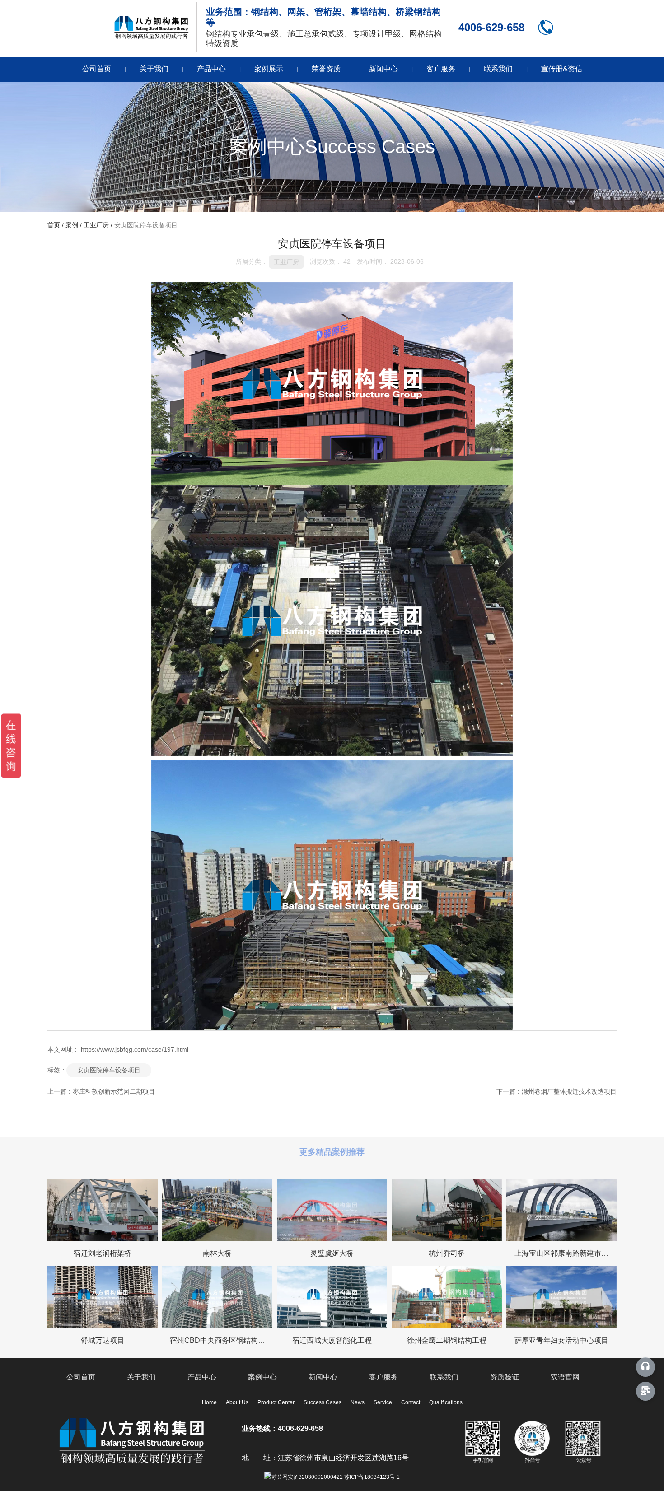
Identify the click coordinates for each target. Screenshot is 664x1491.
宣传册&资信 (561, 69)
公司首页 (96, 69)
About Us (237, 1403)
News (358, 1403)
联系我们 (498, 69)
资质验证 (504, 1377)
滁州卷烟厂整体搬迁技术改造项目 (569, 1091)
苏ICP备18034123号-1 (372, 1477)
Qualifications (446, 1403)
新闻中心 (383, 69)
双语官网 (565, 1377)
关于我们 (154, 69)
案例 (71, 224)
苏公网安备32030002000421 (307, 1477)
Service (383, 1403)
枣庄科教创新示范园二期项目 (114, 1091)
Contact (410, 1403)
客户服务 (440, 69)
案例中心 (262, 1377)
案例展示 (268, 69)
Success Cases (322, 1403)
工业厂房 (96, 224)
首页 (54, 224)
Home (209, 1403)
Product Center (276, 1403)
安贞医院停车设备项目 (108, 1070)
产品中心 (211, 69)
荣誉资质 (326, 69)
